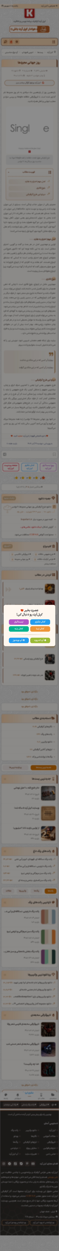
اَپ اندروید (39, 640)
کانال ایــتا (40, 629)
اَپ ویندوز (17, 640)
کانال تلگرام (40, 622)
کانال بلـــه (18, 629)
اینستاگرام (18, 622)
